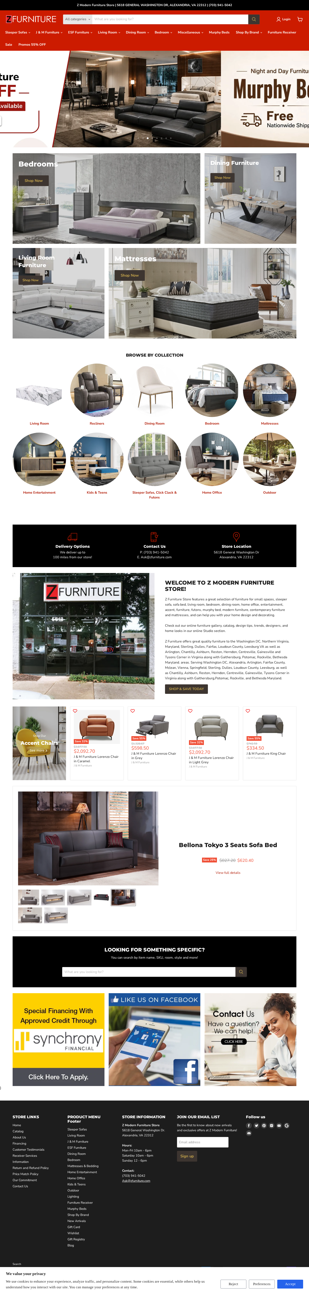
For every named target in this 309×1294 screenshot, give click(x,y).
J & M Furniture (48, 32)
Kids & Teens (76, 1184)
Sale (8, 44)
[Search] (254, 19)
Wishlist (73, 1233)
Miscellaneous (189, 32)
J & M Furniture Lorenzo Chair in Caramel (96, 759)
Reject (233, 1284)
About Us (19, 1137)
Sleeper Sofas (16, 32)
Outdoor (73, 1190)
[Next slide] (297, 99)
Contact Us (20, 1186)
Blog (70, 1245)
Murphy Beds (219, 32)
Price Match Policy (25, 1174)
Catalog (18, 1131)
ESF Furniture (79, 32)
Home (17, 1125)
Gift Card (73, 1227)
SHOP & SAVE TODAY (186, 689)
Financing (19, 1143)
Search (17, 1264)
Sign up (187, 1156)
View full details (228, 873)
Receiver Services (25, 1156)
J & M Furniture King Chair (266, 753)
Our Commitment (25, 1180)
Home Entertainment (82, 1172)
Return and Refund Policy (31, 1168)
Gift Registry (76, 1239)
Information (21, 1162)
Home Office (76, 1178)
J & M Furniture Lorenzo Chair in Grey (153, 755)
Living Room (108, 32)
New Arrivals (76, 1221)
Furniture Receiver (282, 32)
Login (286, 19)
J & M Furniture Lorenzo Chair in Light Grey (211, 760)
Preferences (262, 1284)
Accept (290, 1284)
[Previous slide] (11, 99)
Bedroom (162, 32)
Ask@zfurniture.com (136, 1181)
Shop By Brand (248, 32)
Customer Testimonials (28, 1149)
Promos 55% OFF (32, 44)
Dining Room (136, 32)
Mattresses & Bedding (83, 1166)
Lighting (73, 1196)
